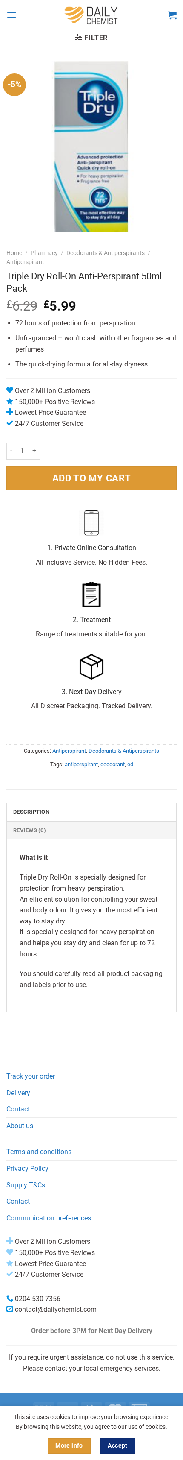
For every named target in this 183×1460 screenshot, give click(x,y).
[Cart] (172, 15)
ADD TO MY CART (91, 478)
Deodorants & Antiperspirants (105, 252)
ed (130, 764)
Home (14, 252)
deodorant (112, 764)
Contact (18, 1109)
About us (19, 1126)
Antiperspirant (25, 261)
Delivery (18, 1093)
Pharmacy (44, 252)
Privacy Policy (27, 1168)
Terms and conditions (38, 1152)
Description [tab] (31, 812)
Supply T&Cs (25, 1185)
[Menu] (11, 14)
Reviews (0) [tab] (29, 830)
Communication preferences (48, 1218)
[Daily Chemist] (91, 15)
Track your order (30, 1076)
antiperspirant (81, 764)
